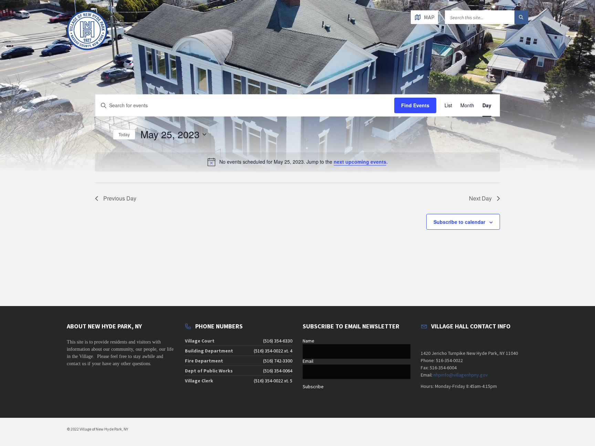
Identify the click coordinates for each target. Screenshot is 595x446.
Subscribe (313, 386)
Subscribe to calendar (459, 221)
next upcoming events (360, 161)
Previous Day (119, 198)
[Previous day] (97, 134)
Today (124, 134)
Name (308, 340)
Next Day (480, 198)
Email (308, 361)
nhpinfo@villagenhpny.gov (461, 375)
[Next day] (106, 134)
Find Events (415, 105)
